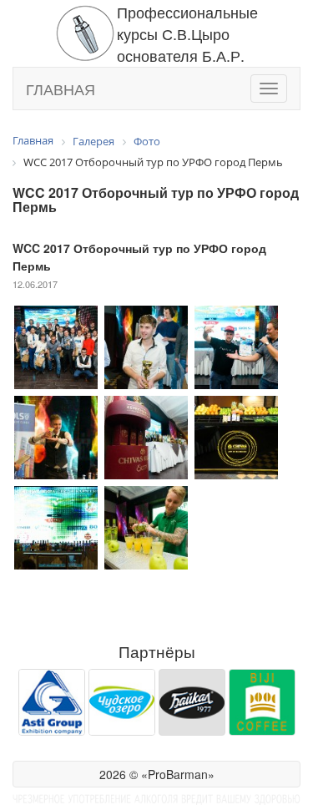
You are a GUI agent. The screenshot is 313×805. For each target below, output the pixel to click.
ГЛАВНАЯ (60, 88)
